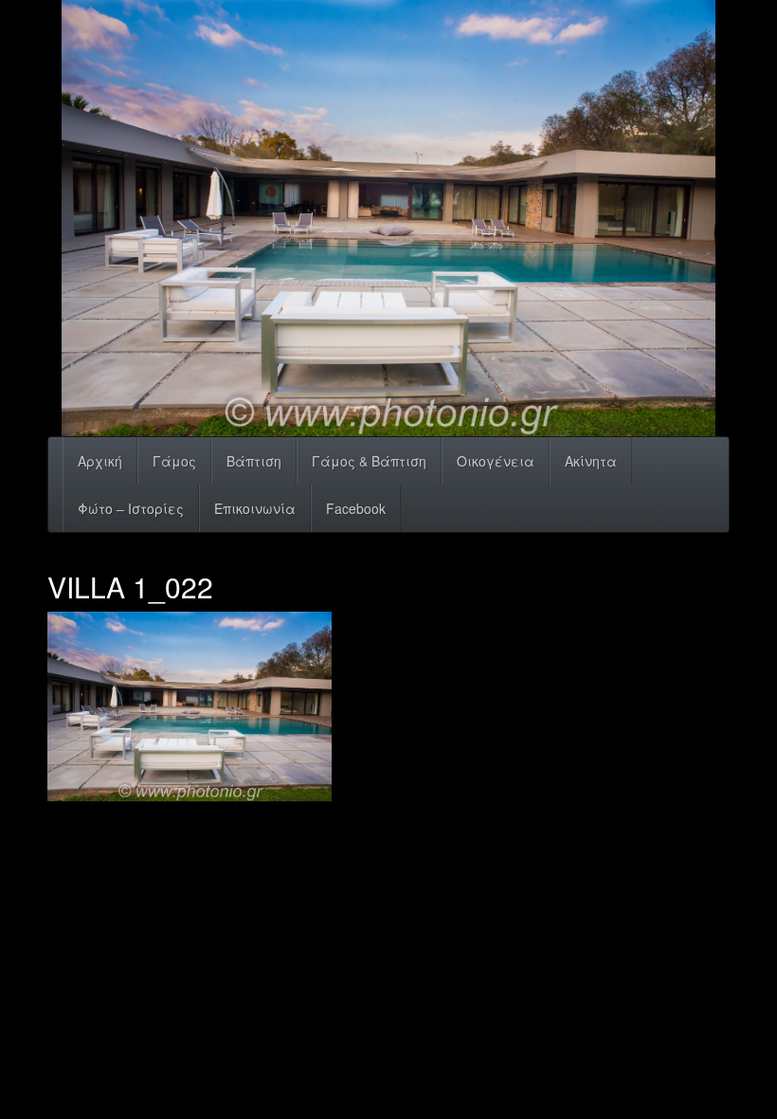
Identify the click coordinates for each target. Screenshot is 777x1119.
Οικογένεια (495, 460)
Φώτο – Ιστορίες (131, 508)
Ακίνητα (591, 460)
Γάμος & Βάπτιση (369, 460)
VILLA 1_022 (130, 586)
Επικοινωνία (255, 508)
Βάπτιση (253, 460)
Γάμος (174, 460)
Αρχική (100, 460)
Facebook (356, 508)
